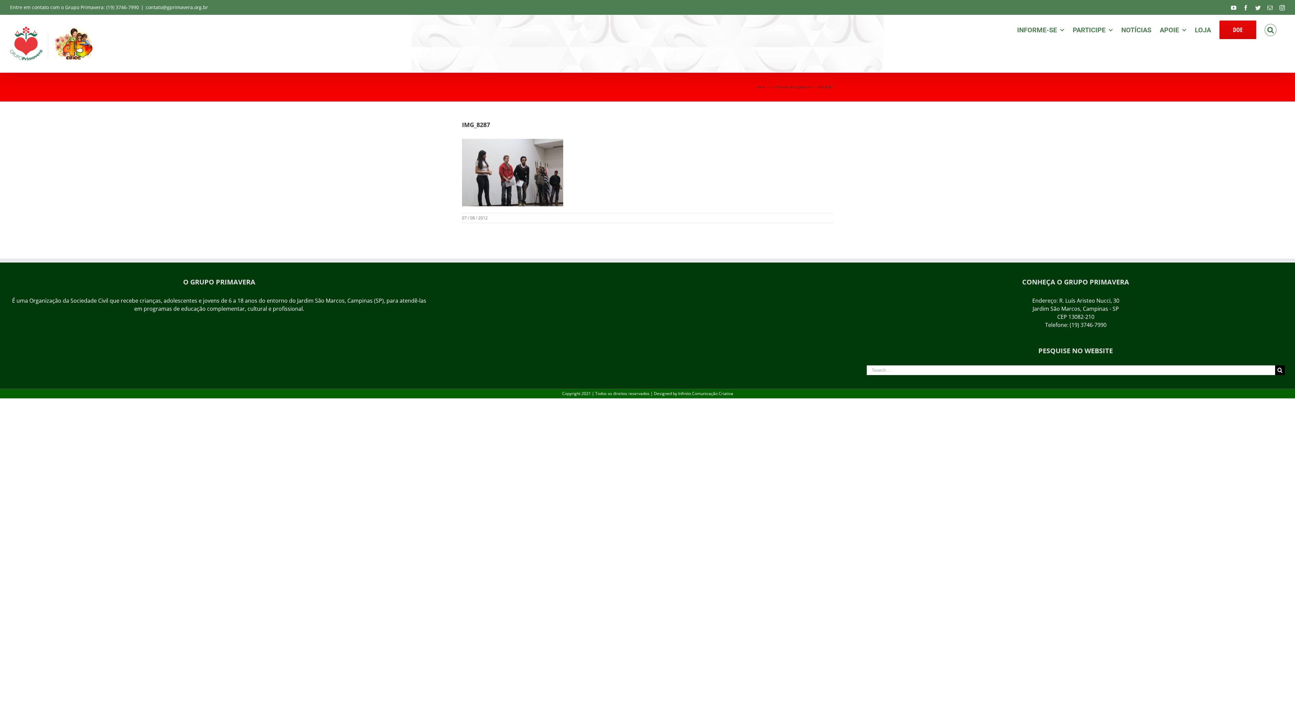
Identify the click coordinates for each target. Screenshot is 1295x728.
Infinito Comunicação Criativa (705, 393)
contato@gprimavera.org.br (177, 7)
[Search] (1270, 29)
